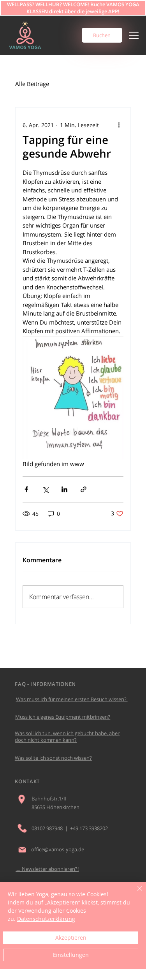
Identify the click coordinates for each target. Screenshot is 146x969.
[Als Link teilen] (83, 489)
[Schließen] (135, 893)
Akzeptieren (70, 937)
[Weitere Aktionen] (118, 124)
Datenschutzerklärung (46, 918)
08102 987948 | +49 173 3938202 (70, 828)
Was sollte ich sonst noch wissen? (53, 757)
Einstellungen (71, 954)
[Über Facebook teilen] (26, 489)
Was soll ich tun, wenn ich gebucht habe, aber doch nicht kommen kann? (67, 736)
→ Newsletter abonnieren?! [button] (47, 868)
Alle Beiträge (32, 83)
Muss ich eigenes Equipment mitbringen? (62, 716)
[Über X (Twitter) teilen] (45, 489)
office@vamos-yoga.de (57, 849)
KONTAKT (27, 781)
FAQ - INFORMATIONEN (45, 683)
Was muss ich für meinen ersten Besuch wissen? (72, 699)
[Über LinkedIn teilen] (64, 489)
